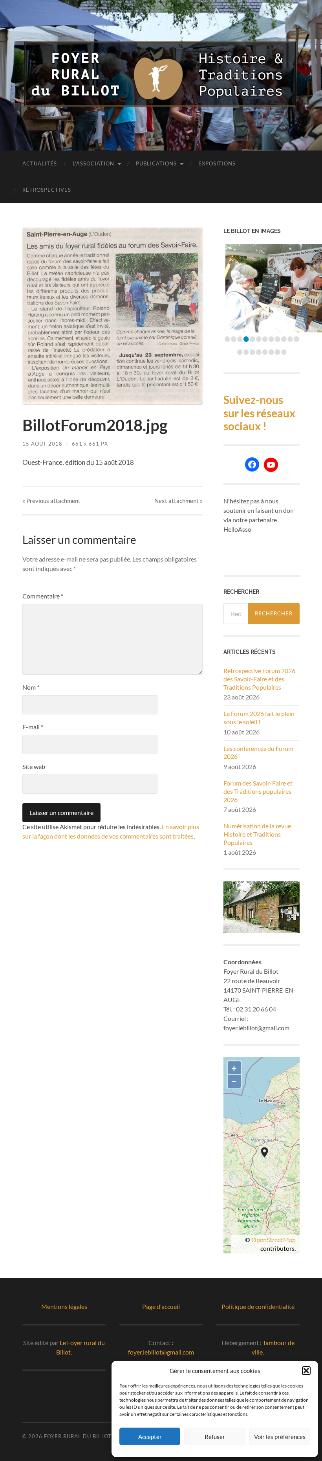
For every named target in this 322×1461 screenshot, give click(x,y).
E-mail (32, 726)
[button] (306, 1371)
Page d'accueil (161, 1306)
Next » (178, 500)
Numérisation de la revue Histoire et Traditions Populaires (257, 834)
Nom (30, 687)
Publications (156, 163)
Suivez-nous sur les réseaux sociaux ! (259, 413)
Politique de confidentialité (258, 1306)
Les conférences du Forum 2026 (258, 752)
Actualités (39, 163)
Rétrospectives (46, 190)
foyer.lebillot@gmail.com (161, 1352)
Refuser (215, 1436)
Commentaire (42, 596)
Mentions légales (64, 1306)
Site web (33, 766)
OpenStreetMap (273, 1239)
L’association (93, 163)
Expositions (217, 163)
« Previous (51, 500)
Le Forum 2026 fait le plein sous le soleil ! (259, 717)
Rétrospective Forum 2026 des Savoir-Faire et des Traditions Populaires (259, 679)
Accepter (150, 1436)
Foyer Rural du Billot (78, 1436)
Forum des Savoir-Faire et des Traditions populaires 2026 (258, 791)
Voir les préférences (280, 1436)
